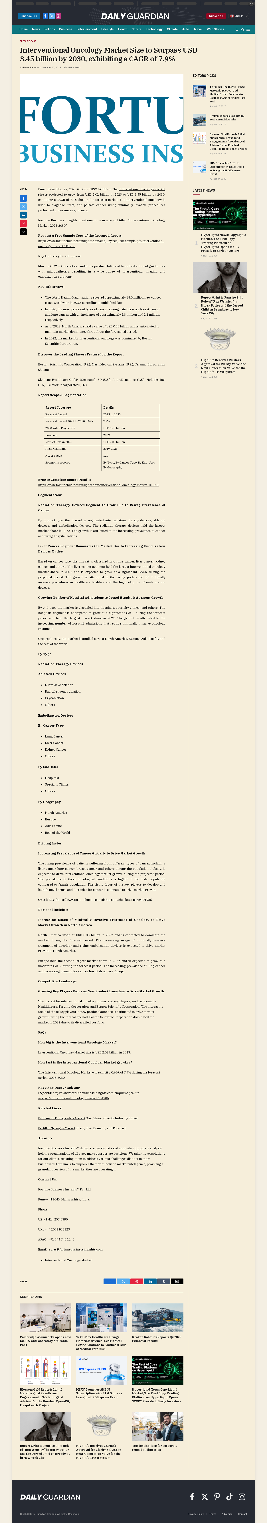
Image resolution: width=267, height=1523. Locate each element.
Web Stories (215, 29)
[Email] (23, 231)
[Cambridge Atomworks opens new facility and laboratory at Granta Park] (45, 1317)
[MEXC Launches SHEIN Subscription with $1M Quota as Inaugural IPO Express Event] (102, 1370)
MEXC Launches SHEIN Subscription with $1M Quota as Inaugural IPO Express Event (99, 1393)
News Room (29, 67)
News (36, 29)
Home (23, 29)
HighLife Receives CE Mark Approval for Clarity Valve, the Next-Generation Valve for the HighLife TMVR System (98, 1451)
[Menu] (248, 29)
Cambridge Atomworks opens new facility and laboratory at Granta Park (45, 1341)
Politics (49, 29)
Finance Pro (29, 15)
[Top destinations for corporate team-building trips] (157, 1426)
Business (65, 29)
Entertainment (87, 29)
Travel (198, 29)
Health (123, 29)
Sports (136, 29)
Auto (185, 29)
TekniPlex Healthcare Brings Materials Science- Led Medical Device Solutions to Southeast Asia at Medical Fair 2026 (101, 1343)
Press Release (28, 41)
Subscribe (216, 15)
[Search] (243, 29)
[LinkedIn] (23, 215)
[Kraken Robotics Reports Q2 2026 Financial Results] (157, 1317)
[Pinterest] (23, 223)
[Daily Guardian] (135, 16)
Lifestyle (107, 29)
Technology (154, 29)
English (238, 15)
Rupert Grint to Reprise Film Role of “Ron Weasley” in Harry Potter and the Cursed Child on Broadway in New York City (45, 1451)
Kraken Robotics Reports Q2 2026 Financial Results (156, 1339)
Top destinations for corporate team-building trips (154, 1448)
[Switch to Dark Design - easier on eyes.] (237, 29)
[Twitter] (23, 206)
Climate (172, 29)
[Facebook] (23, 198)
